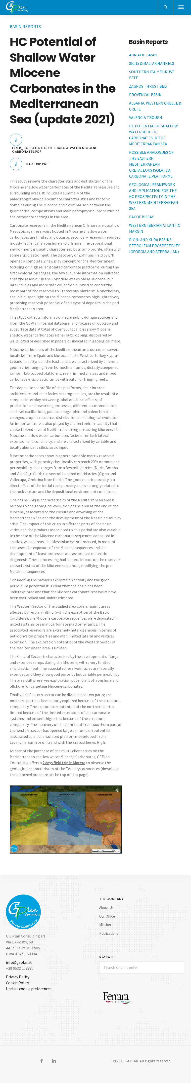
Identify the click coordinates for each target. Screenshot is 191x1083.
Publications (108, 933)
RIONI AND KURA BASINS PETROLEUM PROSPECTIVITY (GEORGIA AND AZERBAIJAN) (154, 245)
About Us (106, 907)
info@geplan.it (19, 962)
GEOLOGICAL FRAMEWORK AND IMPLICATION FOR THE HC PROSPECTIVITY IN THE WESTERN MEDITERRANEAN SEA (153, 196)
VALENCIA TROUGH (145, 117)
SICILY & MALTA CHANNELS (151, 63)
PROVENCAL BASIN (145, 94)
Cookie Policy (17, 982)
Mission (105, 924)
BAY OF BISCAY (141, 216)
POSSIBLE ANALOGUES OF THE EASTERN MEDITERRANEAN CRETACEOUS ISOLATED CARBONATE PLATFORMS (151, 164)
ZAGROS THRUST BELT (148, 86)
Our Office (107, 916)
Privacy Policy (17, 976)
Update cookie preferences (28, 988)
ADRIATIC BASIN (143, 54)
